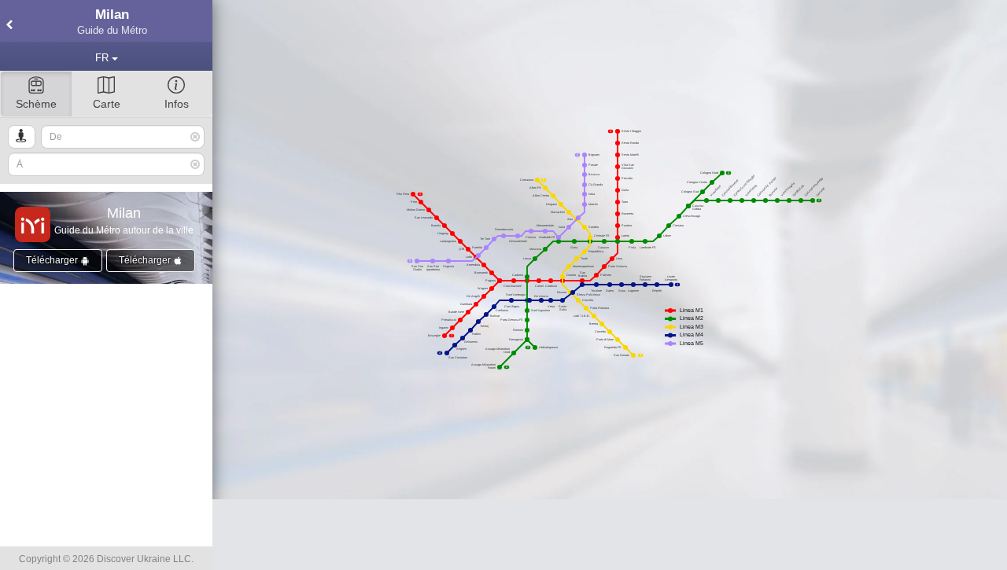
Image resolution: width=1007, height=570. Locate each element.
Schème (36, 103)
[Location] (21, 137)
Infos (176, 103)
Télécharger (53, 260)
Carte (106, 103)
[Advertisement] (609, 534)
